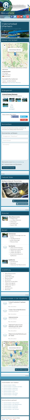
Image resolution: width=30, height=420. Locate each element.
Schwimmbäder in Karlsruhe (11, 390)
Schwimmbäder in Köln (9, 391)
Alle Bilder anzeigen (12, 107)
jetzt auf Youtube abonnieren (20, 201)
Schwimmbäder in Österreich (11, 407)
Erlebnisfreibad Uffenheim (14, 82)
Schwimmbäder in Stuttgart (10, 394)
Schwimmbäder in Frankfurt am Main (13, 386)
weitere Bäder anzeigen (21, 369)
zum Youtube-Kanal (22, 203)
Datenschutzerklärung (18, 162)
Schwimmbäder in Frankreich (11, 406)
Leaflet (9, 67)
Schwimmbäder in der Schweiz (11, 409)
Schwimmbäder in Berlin (10, 385)
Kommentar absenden (8, 167)
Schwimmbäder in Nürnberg (11, 393)
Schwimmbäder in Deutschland (11, 402)
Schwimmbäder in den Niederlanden (13, 404)
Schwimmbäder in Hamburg (10, 388)
